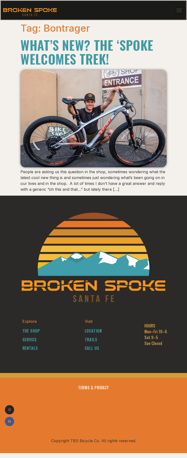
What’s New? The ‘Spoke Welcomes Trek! (86, 52)
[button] (179, 10)
